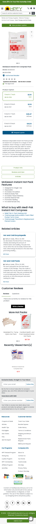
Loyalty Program (7, 459)
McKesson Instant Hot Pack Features (17, 183)
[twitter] (7, 503)
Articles (18, 176)
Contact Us (21, 456)
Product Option (8, 90)
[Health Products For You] (13, 8)
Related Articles (11, 228)
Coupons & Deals (7, 421)
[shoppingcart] (34, 8)
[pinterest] (7, 507)
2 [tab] (19, 63)
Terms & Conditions (24, 430)
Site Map (21, 465)
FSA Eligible (5, 430)
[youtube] (29, 503)
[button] (18, 25)
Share (7, 254)
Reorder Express (23, 424)
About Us (21, 452)
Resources (6, 417)
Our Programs (7, 448)
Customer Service (24, 417)
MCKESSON (9, 70)
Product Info (18, 168)
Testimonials (22, 462)
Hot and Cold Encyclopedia (14, 235)
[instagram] (18, 503)
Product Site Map (23, 471)
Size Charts (5, 434)
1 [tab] (17, 63)
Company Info (23, 448)
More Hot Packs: (18, 312)
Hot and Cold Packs (11, 261)
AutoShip (5, 468)
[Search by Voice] (30, 13)
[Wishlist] (31, 32)
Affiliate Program (7, 465)
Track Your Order (23, 421)
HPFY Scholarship (7, 462)
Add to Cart (18, 521)
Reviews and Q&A (18, 172)
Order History (22, 427)
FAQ (3, 437)
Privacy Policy (22, 468)
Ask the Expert (6, 440)
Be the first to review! (25, 81)
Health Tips (5, 427)
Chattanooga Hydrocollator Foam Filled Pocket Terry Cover (19, 216)
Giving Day (5, 456)
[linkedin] (23, 503)
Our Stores (21, 459)
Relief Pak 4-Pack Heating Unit (16, 213)
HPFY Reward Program (9, 452)
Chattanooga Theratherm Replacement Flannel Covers (19, 220)
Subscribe (30, 384)
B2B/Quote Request (24, 444)
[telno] (28, 8)
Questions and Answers (10, 81)
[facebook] (12, 503)
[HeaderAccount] (31, 8)
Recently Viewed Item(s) (18, 345)
